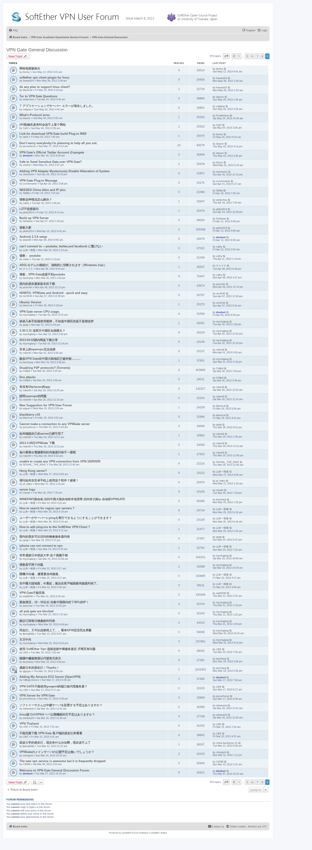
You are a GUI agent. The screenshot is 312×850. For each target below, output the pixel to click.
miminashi (28, 708)
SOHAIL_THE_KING (34, 464)
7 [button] (257, 56)
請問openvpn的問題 (33, 396)
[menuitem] (13, 30)
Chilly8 (26, 371)
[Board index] (116, 16)
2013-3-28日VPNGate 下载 (37, 443)
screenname (30, 183)
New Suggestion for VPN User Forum (45, 405)
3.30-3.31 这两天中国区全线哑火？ (42, 330)
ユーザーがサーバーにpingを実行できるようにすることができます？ (65, 518)
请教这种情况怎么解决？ (35, 199)
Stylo (25, 136)
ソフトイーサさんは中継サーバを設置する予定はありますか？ (61, 705)
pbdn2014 (28, 212)
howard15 (28, 80)
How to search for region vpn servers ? (46, 508)
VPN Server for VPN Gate (37, 695)
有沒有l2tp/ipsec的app (34, 386)
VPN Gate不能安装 (32, 592)
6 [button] (252, 56)
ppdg (25, 324)
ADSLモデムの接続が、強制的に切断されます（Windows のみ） (63, 265)
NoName (28, 221)
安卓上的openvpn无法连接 (37, 349)
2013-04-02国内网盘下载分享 (38, 340)
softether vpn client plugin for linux (44, 77)
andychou (28, 99)
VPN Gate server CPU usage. (39, 311)
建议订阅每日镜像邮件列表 (37, 621)
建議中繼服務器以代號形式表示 (40, 658)
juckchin (27, 287)
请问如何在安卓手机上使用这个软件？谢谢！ (49, 480)
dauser (220, 96)
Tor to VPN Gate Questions (38, 96)
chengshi (28, 755)
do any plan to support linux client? (44, 87)
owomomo (28, 174)
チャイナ (28, 268)
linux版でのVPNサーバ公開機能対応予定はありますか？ (57, 714)
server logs (27, 489)
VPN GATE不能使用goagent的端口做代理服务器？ (53, 686)
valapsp (27, 109)
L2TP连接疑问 (29, 209)
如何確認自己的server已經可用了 (41, 433)
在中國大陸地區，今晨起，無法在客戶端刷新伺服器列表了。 (59, 583)
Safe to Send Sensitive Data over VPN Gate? (50, 162)
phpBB (126, 833)
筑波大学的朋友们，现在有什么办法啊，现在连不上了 (55, 742)
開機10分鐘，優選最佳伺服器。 (40, 574)
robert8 (27, 352)
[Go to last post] (225, 68)
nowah (26, 492)
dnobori (27, 155)
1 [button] (239, 56)
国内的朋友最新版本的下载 (37, 283)
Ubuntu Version (30, 302)
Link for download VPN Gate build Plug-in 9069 (52, 133)
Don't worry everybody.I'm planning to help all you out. (58, 143)
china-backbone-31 (227, 743)
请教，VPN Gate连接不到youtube (42, 274)
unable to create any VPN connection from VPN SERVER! (59, 461)
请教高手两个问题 (31, 564)
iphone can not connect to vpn (41, 545)
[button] (226, 56)
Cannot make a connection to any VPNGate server (54, 424)
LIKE (25, 652)
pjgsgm (27, 671)
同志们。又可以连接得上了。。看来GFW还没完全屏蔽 (55, 630)
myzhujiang (29, 314)
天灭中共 (25, 639)
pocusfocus (29, 146)
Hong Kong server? (33, 471)
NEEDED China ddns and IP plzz (42, 190)
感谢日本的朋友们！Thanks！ (39, 667)
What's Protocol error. (34, 115)
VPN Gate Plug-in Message (38, 180)
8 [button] (262, 56)
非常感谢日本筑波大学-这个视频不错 (43, 555)
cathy (26, 203)
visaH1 (27, 165)
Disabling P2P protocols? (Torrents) (44, 368)
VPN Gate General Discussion (37, 49)
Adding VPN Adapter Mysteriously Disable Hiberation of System (64, 171)
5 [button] (247, 56)
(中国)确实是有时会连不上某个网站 (42, 124)
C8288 (26, 764)
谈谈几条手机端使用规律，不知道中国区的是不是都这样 (56, 321)
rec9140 (27, 296)
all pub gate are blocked (36, 611)
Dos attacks (27, 377)
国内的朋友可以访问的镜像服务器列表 (44, 536)
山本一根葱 (29, 250)
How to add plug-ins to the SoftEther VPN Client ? (54, 527)
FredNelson (222, 115)
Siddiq (26, 193)
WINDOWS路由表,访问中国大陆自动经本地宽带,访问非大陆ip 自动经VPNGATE (72, 499)
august (26, 408)
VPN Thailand (29, 723)
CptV (25, 128)
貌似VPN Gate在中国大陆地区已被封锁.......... (50, 358)
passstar (28, 605)
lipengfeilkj (28, 633)
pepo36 (27, 239)
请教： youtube (30, 255)
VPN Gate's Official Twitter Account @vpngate (51, 152)
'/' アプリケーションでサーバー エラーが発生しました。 (57, 106)
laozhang (28, 278)
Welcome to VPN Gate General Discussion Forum (54, 770)
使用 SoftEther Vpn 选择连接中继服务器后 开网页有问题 (57, 649)
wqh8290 (28, 596)
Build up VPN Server (34, 218)
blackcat (27, 90)
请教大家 (25, 227)
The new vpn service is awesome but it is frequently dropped (62, 761)
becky (26, 72)
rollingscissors (31, 679)
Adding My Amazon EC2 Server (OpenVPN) (49, 676)
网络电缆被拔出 (29, 68)
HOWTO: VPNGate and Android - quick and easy (53, 293)
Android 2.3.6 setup (33, 236)
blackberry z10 (29, 414)
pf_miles (27, 484)
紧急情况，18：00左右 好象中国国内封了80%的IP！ (54, 602)
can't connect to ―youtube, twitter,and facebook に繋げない (61, 246)
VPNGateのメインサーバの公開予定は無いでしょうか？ (56, 752)
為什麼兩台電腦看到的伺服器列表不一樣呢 (47, 452)
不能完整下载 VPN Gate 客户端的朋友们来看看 (50, 733)
